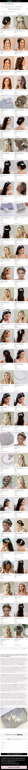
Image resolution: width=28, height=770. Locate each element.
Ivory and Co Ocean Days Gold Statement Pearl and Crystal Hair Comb (6, 553)
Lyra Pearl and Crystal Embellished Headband (4, 281)
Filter (21, 14)
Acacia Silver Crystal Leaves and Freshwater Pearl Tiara (19, 281)
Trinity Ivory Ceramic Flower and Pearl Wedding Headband (5, 324)
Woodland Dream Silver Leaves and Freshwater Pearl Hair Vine (19, 618)
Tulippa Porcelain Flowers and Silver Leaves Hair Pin (19, 131)
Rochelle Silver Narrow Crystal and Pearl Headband (5, 196)
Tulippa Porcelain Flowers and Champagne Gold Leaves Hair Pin (20, 110)
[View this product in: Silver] (2, 113)
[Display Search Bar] (21, 4)
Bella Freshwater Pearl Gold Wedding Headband (5, 344)
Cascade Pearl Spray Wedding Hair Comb (19, 427)
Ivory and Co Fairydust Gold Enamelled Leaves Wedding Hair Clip (20, 468)
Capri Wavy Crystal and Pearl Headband (19, 407)
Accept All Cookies (14, 767)
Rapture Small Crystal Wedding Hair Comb (19, 218)
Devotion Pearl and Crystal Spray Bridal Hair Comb (6, 175)
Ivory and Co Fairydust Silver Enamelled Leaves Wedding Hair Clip (6, 153)
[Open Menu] (2, 4)
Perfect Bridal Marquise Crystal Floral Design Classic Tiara (19, 52)
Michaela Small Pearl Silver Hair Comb (5, 30)
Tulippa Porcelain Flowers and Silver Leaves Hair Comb (19, 175)
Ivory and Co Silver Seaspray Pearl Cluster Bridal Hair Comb (6, 597)
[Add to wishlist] (12, 30)
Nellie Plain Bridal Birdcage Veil (20, 90)
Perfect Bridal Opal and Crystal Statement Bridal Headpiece (5, 71)
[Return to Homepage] (8, 3)
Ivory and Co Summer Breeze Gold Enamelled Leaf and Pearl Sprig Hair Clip (5, 639)
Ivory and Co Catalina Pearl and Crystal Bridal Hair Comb (19, 533)
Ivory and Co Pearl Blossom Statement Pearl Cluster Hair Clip (20, 31)
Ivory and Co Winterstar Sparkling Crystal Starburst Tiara (20, 324)
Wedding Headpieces (19, 6)
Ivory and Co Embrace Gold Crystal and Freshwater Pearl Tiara (5, 303)
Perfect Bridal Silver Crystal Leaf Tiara (6, 90)
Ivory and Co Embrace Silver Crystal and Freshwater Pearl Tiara (5, 386)
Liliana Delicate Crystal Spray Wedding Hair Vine (19, 639)
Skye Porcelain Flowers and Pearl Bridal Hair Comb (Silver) (6, 490)
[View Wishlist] (23, 4)
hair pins (4, 693)
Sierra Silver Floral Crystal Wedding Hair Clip (5, 110)
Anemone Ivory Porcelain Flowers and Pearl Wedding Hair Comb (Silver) (6, 218)
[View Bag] (26, 4)
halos (9, 693)
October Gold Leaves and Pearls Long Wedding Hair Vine (5, 468)
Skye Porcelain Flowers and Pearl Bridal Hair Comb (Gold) (20, 575)
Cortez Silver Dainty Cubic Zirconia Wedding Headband (19, 364)
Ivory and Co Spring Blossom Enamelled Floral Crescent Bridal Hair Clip (6, 427)
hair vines (5, 674)
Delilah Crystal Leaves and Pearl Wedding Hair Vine (19, 385)
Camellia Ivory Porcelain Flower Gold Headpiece (19, 447)
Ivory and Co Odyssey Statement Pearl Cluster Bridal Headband (6, 260)
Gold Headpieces (11, 11)
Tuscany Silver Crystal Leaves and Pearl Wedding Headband (20, 512)
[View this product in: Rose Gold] (2, 135)
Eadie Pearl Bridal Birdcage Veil (19, 196)
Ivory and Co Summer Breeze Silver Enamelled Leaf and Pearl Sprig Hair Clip (19, 490)
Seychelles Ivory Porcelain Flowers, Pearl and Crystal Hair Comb (19, 344)
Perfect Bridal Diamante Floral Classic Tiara (5, 52)
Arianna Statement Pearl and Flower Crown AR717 (19, 597)
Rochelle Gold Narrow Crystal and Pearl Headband (20, 260)
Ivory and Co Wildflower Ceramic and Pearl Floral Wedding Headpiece (19, 240)
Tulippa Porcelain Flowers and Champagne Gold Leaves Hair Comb (19, 153)
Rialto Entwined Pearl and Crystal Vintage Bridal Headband (6, 512)
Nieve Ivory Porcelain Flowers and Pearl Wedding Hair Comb (19, 553)
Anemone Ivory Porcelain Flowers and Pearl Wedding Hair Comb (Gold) (20, 303)
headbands (15, 684)
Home (2, 6)
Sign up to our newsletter (14, 754)
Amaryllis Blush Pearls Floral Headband (5, 533)
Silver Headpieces (4, 11)
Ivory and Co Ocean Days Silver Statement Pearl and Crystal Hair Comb (6, 575)
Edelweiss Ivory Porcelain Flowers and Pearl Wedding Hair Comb (6, 240)
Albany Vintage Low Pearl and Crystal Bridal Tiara (5, 407)
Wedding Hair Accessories (9, 6)
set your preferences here (12, 763)
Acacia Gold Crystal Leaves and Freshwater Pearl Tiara (5, 618)
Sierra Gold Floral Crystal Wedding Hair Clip (4, 364)
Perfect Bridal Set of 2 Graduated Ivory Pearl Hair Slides (20, 71)
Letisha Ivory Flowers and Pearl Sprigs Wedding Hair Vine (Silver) (5, 131)
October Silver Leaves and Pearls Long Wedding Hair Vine (6, 447)
